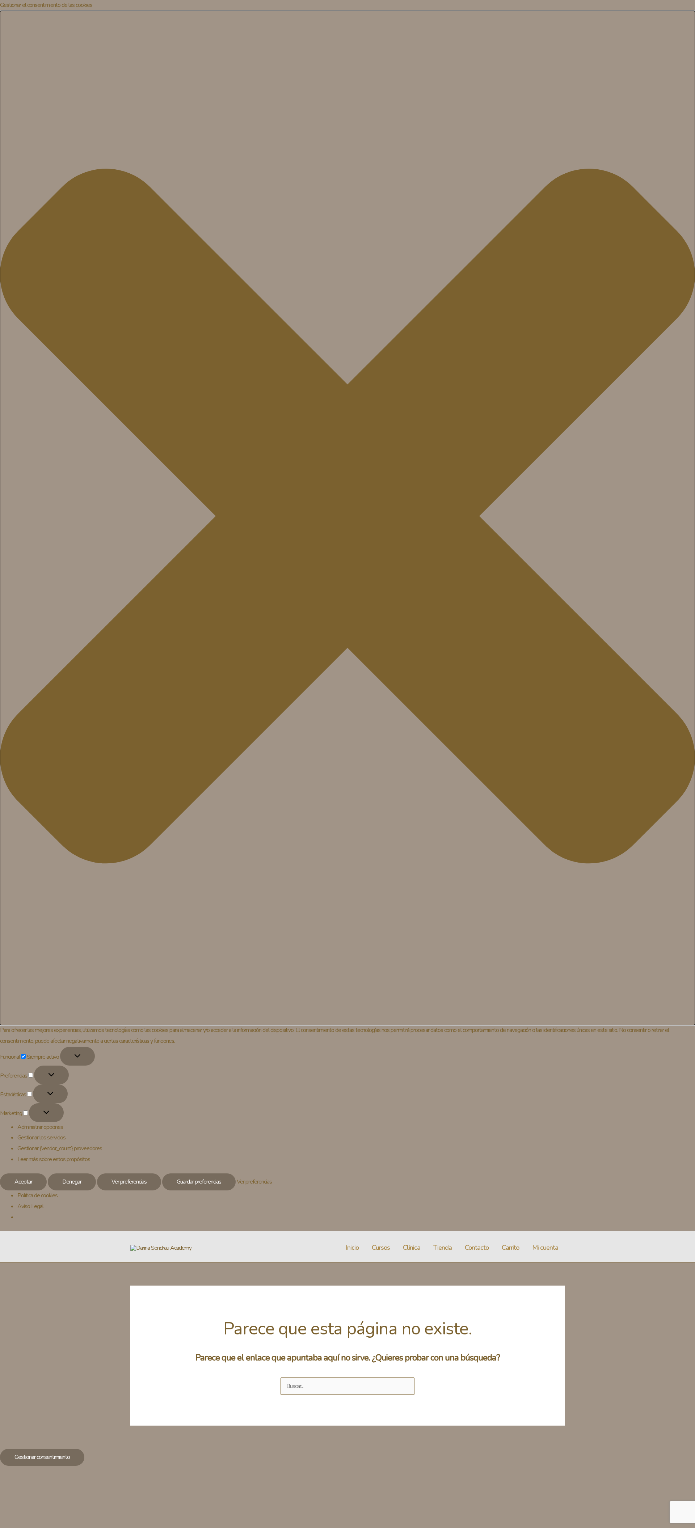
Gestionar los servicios (41, 1138)
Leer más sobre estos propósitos (53, 1159)
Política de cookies (37, 1195)
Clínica (411, 1247)
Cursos (381, 1247)
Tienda (442, 1247)
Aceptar (23, 1182)
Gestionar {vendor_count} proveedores (59, 1148)
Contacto (477, 1247)
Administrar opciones (40, 1127)
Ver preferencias (129, 1182)
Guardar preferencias (199, 1182)
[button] (347, 518)
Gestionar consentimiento (42, 1457)
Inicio (352, 1247)
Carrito (510, 1247)
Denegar (71, 1182)
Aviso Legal (30, 1206)
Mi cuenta (545, 1247)
